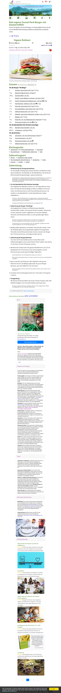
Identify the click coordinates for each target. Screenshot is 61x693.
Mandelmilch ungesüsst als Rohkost (32, 505)
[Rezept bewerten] (12, 45)
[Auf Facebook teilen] (14, 36)
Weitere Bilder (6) (21, 339)
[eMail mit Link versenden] (18, 36)
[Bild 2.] (32, 73)
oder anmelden (31, 296)
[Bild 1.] (28, 73)
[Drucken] (12, 36)
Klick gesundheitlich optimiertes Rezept (21, 50)
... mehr (19, 362)
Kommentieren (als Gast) (16, 296)
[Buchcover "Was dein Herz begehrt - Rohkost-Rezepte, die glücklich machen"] (35, 317)
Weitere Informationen (9, 691)
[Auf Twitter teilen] (16, 36)
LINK (41, 203)
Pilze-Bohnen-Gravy (28, 515)
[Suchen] (43, 1)
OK (54, 689)
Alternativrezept (20, 404)
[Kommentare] (10, 36)
